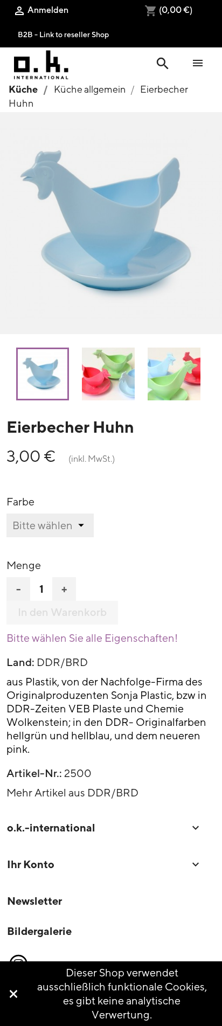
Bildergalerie (39, 931)
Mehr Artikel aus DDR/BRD (72, 792)
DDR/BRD (62, 662)
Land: (20, 662)
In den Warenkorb (62, 612)
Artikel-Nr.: (34, 773)
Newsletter (34, 900)
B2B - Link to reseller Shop (63, 34)
